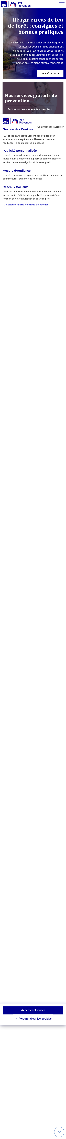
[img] (62, 4)
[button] (50, 73)
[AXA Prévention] (15, 4)
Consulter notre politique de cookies (27, 204)
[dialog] (33, 569)
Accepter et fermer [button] (33, 1010)
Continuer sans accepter (50, 126)
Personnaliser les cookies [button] (35, 1018)
